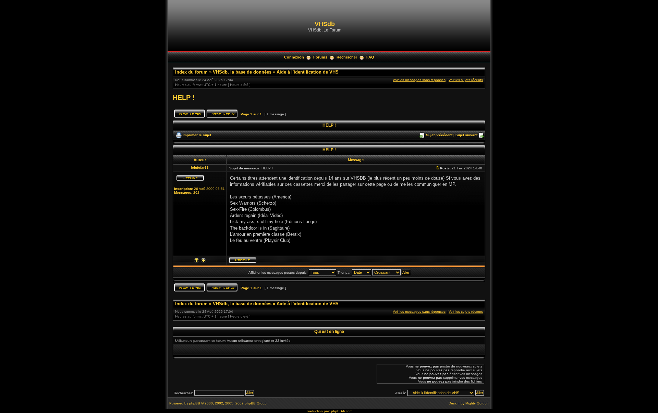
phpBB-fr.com (341, 411)
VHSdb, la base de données (242, 72)
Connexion (294, 57)
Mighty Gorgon (477, 403)
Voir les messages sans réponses (419, 80)
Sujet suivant (466, 135)
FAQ (370, 57)
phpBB (194, 403)
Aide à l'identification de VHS (308, 72)
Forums (320, 57)
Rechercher (347, 57)
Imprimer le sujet (197, 135)
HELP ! (184, 97)
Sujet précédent (439, 135)
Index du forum (191, 72)
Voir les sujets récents (466, 80)
